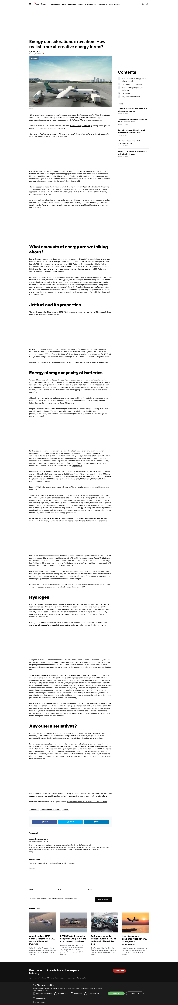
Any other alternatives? (131, 97)
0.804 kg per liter (53, 314)
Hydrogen (34, 809)
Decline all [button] (135, 993)
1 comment (46, 54)
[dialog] (89, 993)
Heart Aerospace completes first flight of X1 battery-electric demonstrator (135, 940)
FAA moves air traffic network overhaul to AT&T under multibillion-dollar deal (103, 940)
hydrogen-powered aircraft (50, 809)
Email (59, 889)
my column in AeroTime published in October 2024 (87, 802)
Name (31, 889)
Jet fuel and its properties (132, 84)
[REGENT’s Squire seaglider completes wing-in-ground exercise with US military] (73, 922)
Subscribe (119, 971)
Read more (44, 990)
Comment (32, 868)
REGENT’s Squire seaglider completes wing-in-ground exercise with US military (73, 939)
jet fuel (65, 809)
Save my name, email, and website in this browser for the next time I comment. (54, 898)
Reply (31, 852)
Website (89, 889)
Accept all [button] (116, 993)
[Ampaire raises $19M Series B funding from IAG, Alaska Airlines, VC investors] (42, 922)
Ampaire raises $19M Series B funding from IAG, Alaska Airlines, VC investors (42, 940)
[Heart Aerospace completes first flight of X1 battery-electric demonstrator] (135, 923)
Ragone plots (77, 466)
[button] (30, 4)
